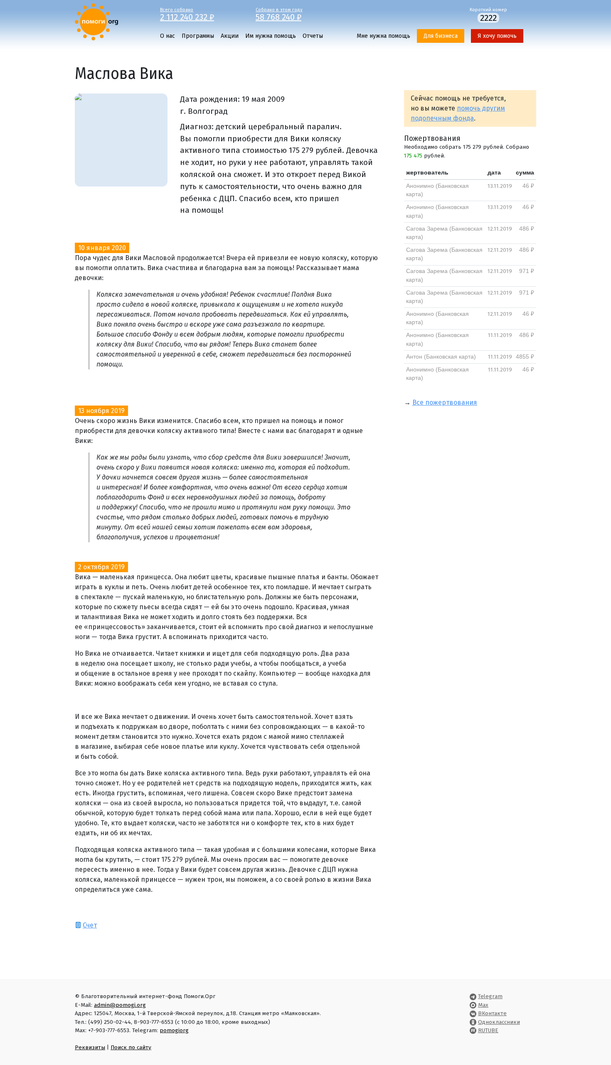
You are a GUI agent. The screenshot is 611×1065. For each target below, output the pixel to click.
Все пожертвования (444, 402)
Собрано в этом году (279, 13)
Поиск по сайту (131, 1047)
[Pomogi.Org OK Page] (473, 1022)
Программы (198, 35)
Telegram (490, 996)
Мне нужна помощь (383, 35)
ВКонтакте (492, 1013)
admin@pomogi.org (120, 1004)
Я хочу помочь (497, 35)
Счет (90, 925)
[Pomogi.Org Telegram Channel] (473, 996)
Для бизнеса (441, 35)
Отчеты (313, 35)
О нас (167, 35)
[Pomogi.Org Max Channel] (473, 1004)
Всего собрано (187, 13)
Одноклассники (499, 1022)
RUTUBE (488, 1030)
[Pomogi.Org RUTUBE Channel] (473, 1030)
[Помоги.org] (96, 21)
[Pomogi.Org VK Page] (473, 1013)
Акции (230, 35)
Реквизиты (90, 1047)
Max (483, 1004)
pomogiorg (174, 1030)
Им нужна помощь (270, 35)
